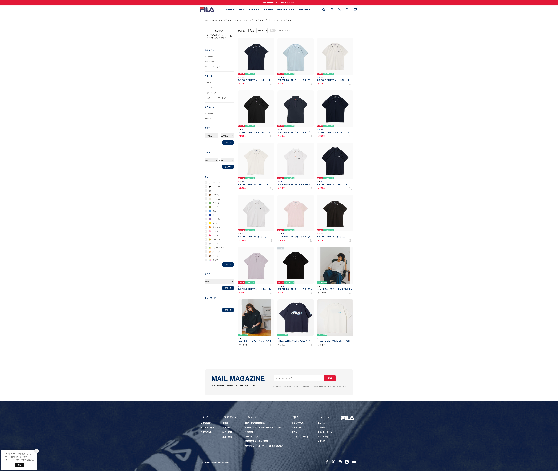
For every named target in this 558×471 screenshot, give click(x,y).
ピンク (215, 231)
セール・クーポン (212, 66)
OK (19, 465)
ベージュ (216, 198)
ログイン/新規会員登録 (255, 422)
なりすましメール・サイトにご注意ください (264, 445)
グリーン (216, 202)
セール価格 (210, 61)
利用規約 (305, 386)
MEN (241, 9)
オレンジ (216, 227)
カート (355, 9)
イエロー (216, 223)
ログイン (347, 9)
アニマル (216, 255)
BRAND (268, 9)
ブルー (215, 211)
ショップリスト (298, 422)
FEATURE (305, 9)
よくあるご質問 (207, 427)
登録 (330, 378)
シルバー (216, 243)
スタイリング (323, 436)
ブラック (216, 186)
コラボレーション (324, 432)
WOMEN (230, 9)
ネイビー (216, 215)
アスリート (296, 432)
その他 (215, 259)
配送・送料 (227, 432)
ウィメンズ (211, 92)
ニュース (321, 422)
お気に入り (331, 9)
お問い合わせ (206, 432)
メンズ (209, 87)
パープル (216, 219)
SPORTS (254, 9)
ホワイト (216, 182)
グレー (215, 190)
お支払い (226, 427)
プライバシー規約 (318, 386)
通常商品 (209, 113)
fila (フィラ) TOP (211, 20)
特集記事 (321, 427)
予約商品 (209, 118)
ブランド (321, 441)
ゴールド (216, 239)
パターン (216, 251)
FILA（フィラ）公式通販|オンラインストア (207, 9)
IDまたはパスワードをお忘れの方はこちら (263, 427)
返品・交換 (227, 436)
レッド (215, 235)
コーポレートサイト (300, 436)
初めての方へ (206, 422)
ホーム (208, 82)
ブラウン (216, 194)
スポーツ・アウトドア (216, 97)
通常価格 (209, 56)
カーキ (215, 206)
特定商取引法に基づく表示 (256, 441)
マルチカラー (218, 247)
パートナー (296, 427)
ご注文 (225, 422)
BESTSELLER (285, 9)
